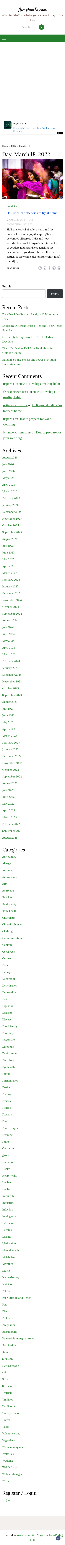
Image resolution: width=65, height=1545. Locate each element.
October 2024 (10, 607)
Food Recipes (15, 206)
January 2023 (10, 749)
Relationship (9, 1331)
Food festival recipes (19, 224)
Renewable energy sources (18, 1338)
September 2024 (12, 613)
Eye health (8, 1067)
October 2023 (10, 688)
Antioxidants (10, 877)
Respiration (9, 1345)
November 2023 (12, 681)
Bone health (9, 911)
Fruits (5, 1141)
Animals (7, 870)
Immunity (8, 1196)
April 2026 (8, 484)
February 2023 (11, 742)
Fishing (6, 1094)
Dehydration (9, 985)
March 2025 (9, 573)
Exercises (8, 1060)
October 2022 (10, 769)
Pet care (7, 1291)
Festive (6, 1087)
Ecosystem (8, 1040)
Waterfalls (8, 1454)
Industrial (8, 1202)
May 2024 (8, 640)
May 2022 (8, 803)
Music (6, 1270)
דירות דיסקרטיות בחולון (15, 391)
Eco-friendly (9, 1026)
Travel (6, 1420)
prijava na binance (15, 405)
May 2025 (8, 559)
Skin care (8, 1359)
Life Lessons (9, 1223)
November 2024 (12, 600)
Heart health (9, 1175)
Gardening (8, 1148)
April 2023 (8, 729)
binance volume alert (17, 432)
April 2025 (8, 566)
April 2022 (8, 810)
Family (6, 1073)
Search (6, 286)
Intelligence (9, 1216)
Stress (6, 1379)
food (31, 220)
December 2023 (11, 674)
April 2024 (8, 647)
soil (4, 1372)
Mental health (10, 1250)
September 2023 (12, 695)
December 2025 (11, 512)
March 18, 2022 (17, 220)
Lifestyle (7, 1230)
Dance (6, 965)
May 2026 (8, 478)
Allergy (6, 863)
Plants (6, 1311)
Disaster (7, 1012)
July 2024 (8, 627)
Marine (6, 1236)
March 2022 (9, 817)
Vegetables (8, 1440)
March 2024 (9, 654)
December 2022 (11, 756)
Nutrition (7, 1284)
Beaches (7, 897)
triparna (8, 383)
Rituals (6, 1352)
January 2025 (10, 586)
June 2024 (8, 634)
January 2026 (10, 505)
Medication (9, 1243)
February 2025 (11, 579)
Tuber (6, 1426)
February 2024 (11, 661)
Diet (4, 999)
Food (5, 1121)
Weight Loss (9, 1467)
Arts (4, 883)
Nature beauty (10, 1277)
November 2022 (12, 763)
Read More (13, 268)
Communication (12, 938)
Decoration (9, 978)
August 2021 (9, 837)
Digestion (8, 1006)
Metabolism (9, 1257)
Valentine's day (11, 1433)
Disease (6, 1019)
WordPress (23, 1535)
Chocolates (9, 917)
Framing (7, 1135)
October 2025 (10, 525)
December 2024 (11, 593)
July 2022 (8, 790)
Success (7, 1386)
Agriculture (9, 856)
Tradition (7, 1399)
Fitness (6, 1101)
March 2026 (9, 491)
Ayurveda (8, 890)
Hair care (8, 1162)
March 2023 (9, 736)
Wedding (7, 1460)
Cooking (7, 945)
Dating (6, 972)
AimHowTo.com (32, 9)
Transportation (11, 1413)
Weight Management (14, 1474)
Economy (8, 1033)
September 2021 (11, 831)
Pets (4, 1304)
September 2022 (12, 776)
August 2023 (9, 702)
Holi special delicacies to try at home (32, 213)
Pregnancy (8, 1325)
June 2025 (8, 552)
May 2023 (8, 722)
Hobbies (7, 1182)
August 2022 (10, 783)
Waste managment (13, 1447)
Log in (6, 1500)
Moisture (7, 1264)
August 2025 (10, 539)
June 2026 (8, 471)
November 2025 (12, 518)
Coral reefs (9, 951)
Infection (7, 1209)
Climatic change (12, 924)
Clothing (7, 931)
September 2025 (12, 532)
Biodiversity (9, 904)
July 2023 (8, 708)
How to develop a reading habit (39, 383)
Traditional (9, 1406)
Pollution (7, 1318)
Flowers (7, 1114)
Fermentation (10, 1080)
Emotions (8, 1046)
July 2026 (8, 464)
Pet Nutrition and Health (16, 1297)
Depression (9, 992)
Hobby (6, 1189)
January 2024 (10, 668)
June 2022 (8, 797)
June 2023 (8, 715)
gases (5, 1155)
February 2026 (11, 498)
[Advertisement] (32, 74)
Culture (6, 958)
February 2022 (11, 824)
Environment (10, 1053)
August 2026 (10, 457)
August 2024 (10, 620)
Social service (10, 1365)
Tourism (7, 1392)
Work (5, 1481)
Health (6, 1169)
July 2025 (8, 545)
